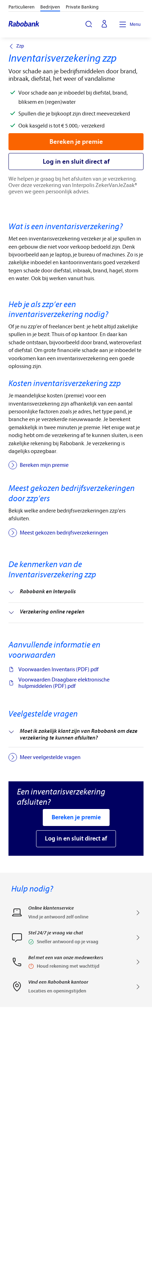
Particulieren (21, 7)
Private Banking (82, 7)
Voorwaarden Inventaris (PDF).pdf (58, 669)
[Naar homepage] (24, 24)
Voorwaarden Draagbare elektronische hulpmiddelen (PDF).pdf (64, 683)
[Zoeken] (89, 24)
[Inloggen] (104, 24)
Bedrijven (50, 7)
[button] (76, 939)
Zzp (20, 46)
